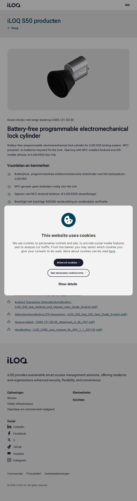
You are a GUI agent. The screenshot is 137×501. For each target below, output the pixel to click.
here (112, 251)
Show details (68, 284)
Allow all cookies (67, 262)
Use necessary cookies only (67, 272)
